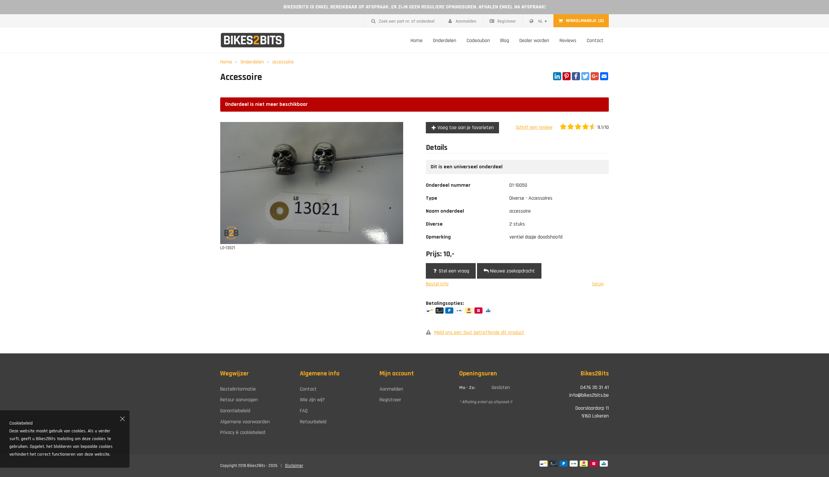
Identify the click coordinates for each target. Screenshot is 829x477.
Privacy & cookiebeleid (242, 432)
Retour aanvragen (239, 399)
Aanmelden (466, 21)
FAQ (304, 410)
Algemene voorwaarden (245, 421)
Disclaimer (294, 465)
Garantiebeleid (235, 410)
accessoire (283, 62)
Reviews (568, 40)
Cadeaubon (478, 40)
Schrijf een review (534, 127)
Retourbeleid (313, 421)
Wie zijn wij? (312, 399)
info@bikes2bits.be (589, 395)
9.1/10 (602, 127)
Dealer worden (534, 40)
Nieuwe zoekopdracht (512, 271)
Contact (595, 40)
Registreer (506, 21)
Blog (504, 40)
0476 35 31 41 (594, 387)
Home (417, 40)
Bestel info (437, 284)
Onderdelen (444, 40)
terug (598, 284)
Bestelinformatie (238, 389)
